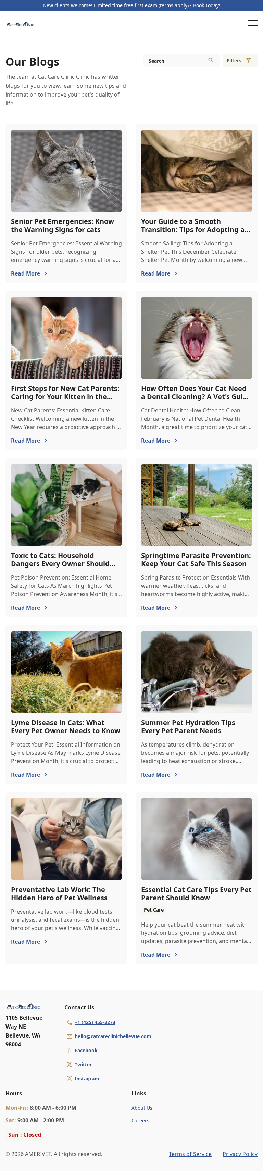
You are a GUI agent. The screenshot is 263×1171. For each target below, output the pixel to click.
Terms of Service (190, 1153)
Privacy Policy (240, 1153)
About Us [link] (142, 1108)
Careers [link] (140, 1120)
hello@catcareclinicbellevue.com (113, 1036)
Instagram (87, 1078)
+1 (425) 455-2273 (95, 1022)
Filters (234, 60)
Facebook (86, 1050)
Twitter (83, 1064)
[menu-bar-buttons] (253, 24)
